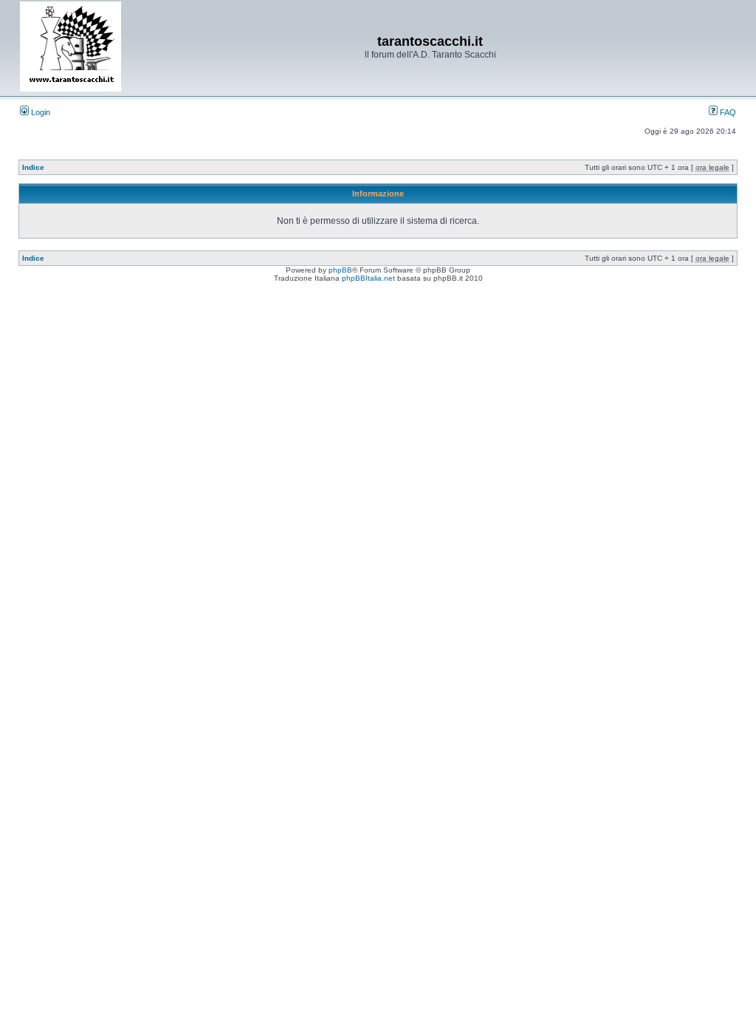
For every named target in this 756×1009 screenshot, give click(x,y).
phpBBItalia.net (368, 278)
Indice (33, 167)
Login (39, 112)
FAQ (727, 112)
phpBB (340, 270)
